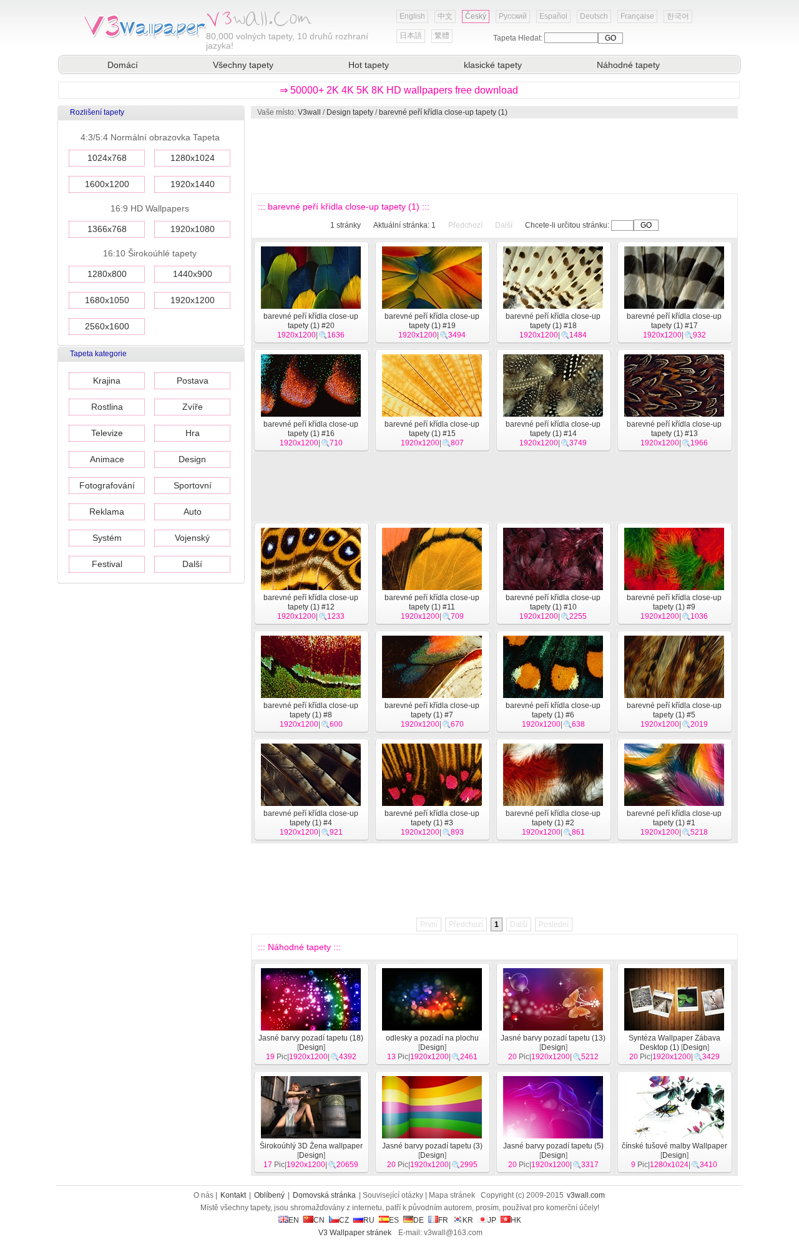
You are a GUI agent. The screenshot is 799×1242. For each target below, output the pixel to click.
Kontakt (233, 1195)
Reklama (106, 512)
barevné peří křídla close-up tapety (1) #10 (553, 602)
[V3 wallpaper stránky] (143, 36)
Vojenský (192, 538)
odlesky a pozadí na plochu (432, 1038)
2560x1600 (107, 326)
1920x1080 (192, 229)
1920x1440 (192, 184)
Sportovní (193, 485)
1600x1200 (107, 184)
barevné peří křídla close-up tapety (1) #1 (674, 818)
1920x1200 (192, 300)
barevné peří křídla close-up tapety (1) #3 (432, 818)
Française (637, 16)
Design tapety (349, 112)
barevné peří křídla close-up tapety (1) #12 (310, 602)
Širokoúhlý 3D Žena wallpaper (311, 1146)
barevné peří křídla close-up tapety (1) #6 (553, 710)
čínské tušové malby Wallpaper (674, 1146)
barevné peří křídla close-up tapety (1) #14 (553, 429)
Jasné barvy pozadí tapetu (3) (432, 1146)
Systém (107, 538)
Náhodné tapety (628, 65)
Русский (513, 16)
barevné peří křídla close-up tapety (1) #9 (674, 602)
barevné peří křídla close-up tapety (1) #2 (553, 818)
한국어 (678, 16)
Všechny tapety (243, 65)
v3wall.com (586, 1195)
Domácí (122, 65)
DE (418, 1220)
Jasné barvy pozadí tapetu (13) (553, 1038)
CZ (344, 1220)
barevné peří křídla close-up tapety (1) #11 (432, 602)
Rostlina (107, 407)
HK (516, 1220)
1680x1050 (107, 300)
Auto (193, 512)
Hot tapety (368, 65)
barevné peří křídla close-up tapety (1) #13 (674, 429)
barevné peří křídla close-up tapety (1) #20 (310, 321)
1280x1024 (192, 158)
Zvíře (192, 407)
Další (192, 564)
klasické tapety (493, 65)
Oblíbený (269, 1195)
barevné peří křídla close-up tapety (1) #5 (674, 710)
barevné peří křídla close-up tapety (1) (443, 112)
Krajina (106, 381)
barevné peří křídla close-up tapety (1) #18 (553, 321)
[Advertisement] (494, 156)
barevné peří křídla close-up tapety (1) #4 (310, 818)
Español (553, 16)
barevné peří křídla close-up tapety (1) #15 (432, 429)
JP (492, 1220)
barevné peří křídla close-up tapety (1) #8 (310, 710)
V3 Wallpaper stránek (354, 1232)
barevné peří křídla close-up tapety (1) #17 (674, 321)
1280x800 (107, 274)
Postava (192, 381)
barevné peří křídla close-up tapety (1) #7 (432, 710)
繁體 (441, 35)
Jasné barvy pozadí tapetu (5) (553, 1146)
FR (443, 1220)
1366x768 (107, 229)
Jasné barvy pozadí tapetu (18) (310, 1038)
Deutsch (594, 16)
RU (369, 1220)
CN (319, 1220)
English (412, 16)
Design (192, 459)
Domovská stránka (324, 1195)
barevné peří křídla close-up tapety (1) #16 (310, 429)
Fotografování (107, 485)
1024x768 (107, 158)
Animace (107, 459)
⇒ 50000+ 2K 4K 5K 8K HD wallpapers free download (399, 90)
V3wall (309, 112)
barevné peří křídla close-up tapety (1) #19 (432, 321)
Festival (107, 564)
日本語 (411, 35)
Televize (107, 433)
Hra (192, 433)
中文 (445, 16)
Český (475, 16)
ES (394, 1220)
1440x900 (192, 274)
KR (468, 1220)
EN (293, 1220)
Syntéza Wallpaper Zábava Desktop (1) (674, 1043)
